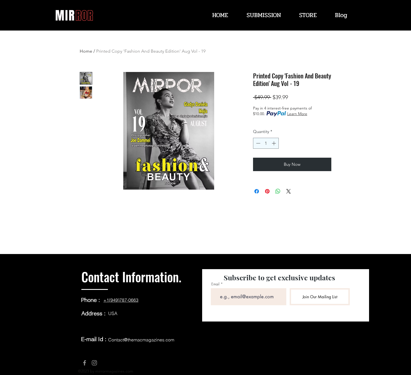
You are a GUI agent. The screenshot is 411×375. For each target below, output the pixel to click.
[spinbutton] (266, 143)
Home (86, 51)
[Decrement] (257, 143)
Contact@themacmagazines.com (141, 340)
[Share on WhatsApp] (278, 191)
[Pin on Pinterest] (267, 191)
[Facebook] (84, 362)
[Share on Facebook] (256, 191)
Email (215, 284)
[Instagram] (94, 362)
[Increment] (274, 143)
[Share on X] (288, 191)
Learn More (297, 113)
